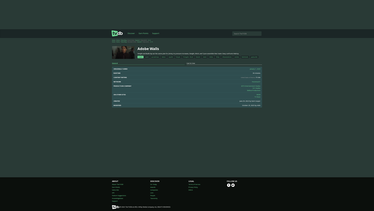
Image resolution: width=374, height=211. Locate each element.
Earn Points (143, 33)
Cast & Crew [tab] (191, 63)
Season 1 (137, 40)
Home (113, 40)
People (152, 195)
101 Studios (256, 88)
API (113, 193)
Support (155, 33)
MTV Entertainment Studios (250, 86)
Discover (131, 33)
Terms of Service (194, 184)
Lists (151, 193)
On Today (153, 184)
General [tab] (115, 63)
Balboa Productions (253, 90)
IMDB (258, 95)
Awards (152, 187)
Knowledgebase (117, 198)
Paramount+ (256, 82)
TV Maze (257, 97)
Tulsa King (124, 40)
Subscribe (115, 190)
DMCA (190, 190)
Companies (154, 190)
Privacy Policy (193, 187)
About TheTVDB (117, 184)
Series (118, 40)
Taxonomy (153, 198)
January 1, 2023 (255, 69)
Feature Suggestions (119, 195)
